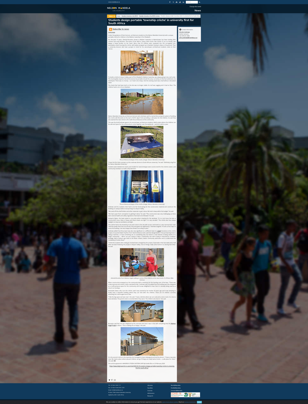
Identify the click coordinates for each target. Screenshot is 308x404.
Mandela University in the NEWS (130, 16)
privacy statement (190, 402)
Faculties (150, 388)
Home (118, 16)
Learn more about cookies (170, 402)
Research (150, 396)
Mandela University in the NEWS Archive (149, 16)
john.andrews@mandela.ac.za (188, 38)
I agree (199, 402)
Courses (149, 390)
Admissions (150, 393)
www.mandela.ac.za (114, 2)
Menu (111, 16)
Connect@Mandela (176, 390)
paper (159, 231)
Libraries (150, 385)
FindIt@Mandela (176, 388)
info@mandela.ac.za (117, 390)
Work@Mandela (175, 385)
